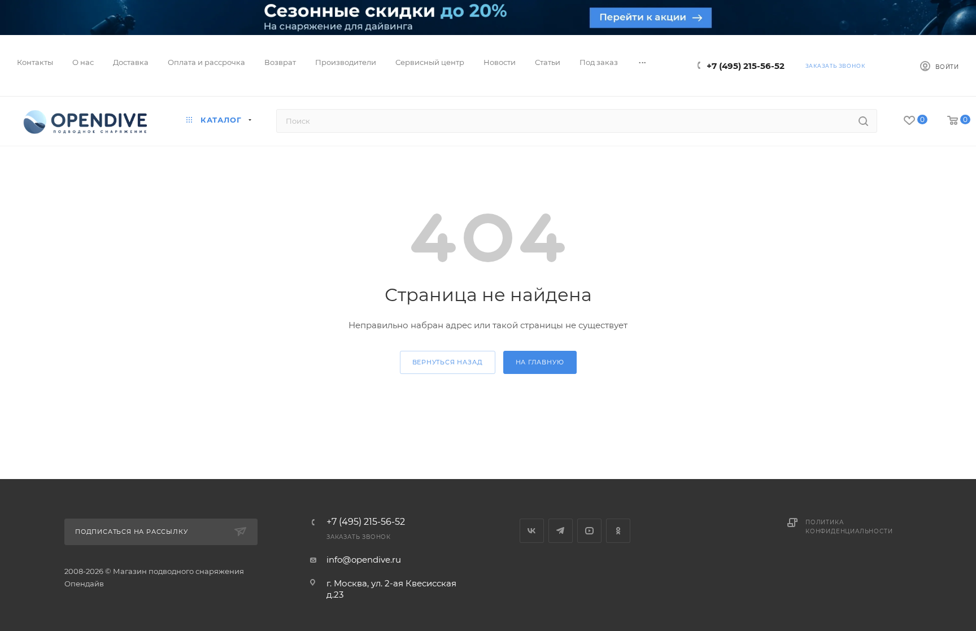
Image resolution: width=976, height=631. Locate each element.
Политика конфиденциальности (848, 527)
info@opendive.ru (363, 559)
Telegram (560, 531)
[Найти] (863, 121)
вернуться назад (447, 362)
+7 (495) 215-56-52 (746, 65)
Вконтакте (532, 531)
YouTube (589, 531)
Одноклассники (618, 531)
